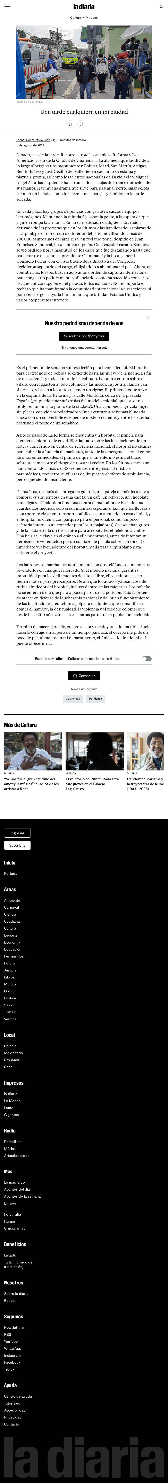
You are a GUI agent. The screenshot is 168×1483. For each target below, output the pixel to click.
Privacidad (13, 1417)
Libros (9, 977)
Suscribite (17, 845)
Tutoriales (12, 1403)
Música (10, 1148)
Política (10, 998)
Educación (12, 949)
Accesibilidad (15, 1410)
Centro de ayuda (18, 1396)
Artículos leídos (16, 1155)
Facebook (12, 1362)
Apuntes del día (17, 1189)
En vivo (10, 1203)
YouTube (11, 1341)
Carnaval (11, 907)
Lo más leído (14, 1182)
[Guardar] (70, 124)
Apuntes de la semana (22, 1196)
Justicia (10, 970)
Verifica (10, 1019)
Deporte (11, 935)
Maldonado (13, 1053)
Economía (12, 942)
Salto (8, 1067)
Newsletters (14, 1327)
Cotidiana (12, 921)
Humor (9, 1221)
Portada (10, 873)
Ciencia (10, 914)
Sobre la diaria (16, 1293)
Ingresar (17, 833)
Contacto (11, 1424)
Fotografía (12, 1214)
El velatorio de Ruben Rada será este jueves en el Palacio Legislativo (92, 784)
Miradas (92, 18)
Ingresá (101, 347)
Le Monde (12, 1101)
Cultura (75, 18)
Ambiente (12, 900)
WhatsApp (12, 1348)
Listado (10, 1255)
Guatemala (73, 698)
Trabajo (10, 1012)
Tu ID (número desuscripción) (18, 1264)
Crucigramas (14, 1228)
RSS (7, 1334)
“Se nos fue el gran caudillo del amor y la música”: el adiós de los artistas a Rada (31, 784)
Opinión (10, 991)
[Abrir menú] (7, 6)
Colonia (10, 1046)
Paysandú (12, 1060)
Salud (9, 1005)
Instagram (12, 1355)
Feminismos (13, 956)
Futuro (9, 963)
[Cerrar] (148, 318)
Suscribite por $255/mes (84, 336)
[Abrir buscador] (161, 6)
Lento (8, 1108)
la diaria (10, 1094)
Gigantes (11, 1115)
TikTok (9, 1369)
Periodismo (13, 1141)
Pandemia (95, 698)
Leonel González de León (33, 140)
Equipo (9, 1300)
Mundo (10, 984)
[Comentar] (81, 124)
